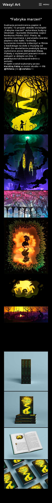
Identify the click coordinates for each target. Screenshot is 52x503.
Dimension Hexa (33, 50)
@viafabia (25, 69)
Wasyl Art (12, 4)
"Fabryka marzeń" (26, 19)
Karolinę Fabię (12, 66)
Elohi (7, 48)
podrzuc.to (10, 58)
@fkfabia (9, 69)
